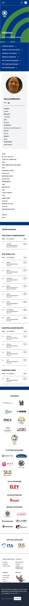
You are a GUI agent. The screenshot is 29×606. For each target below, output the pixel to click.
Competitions (6, 566)
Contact (5, 581)
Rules (4, 579)
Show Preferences (6, 598)
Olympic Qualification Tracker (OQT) (19, 567)
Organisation (6, 575)
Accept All (17, 598)
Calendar (5, 564)
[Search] (22, 2)
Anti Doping (6, 577)
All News (5, 562)
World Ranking (19, 562)
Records (17, 564)
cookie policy (15, 593)
